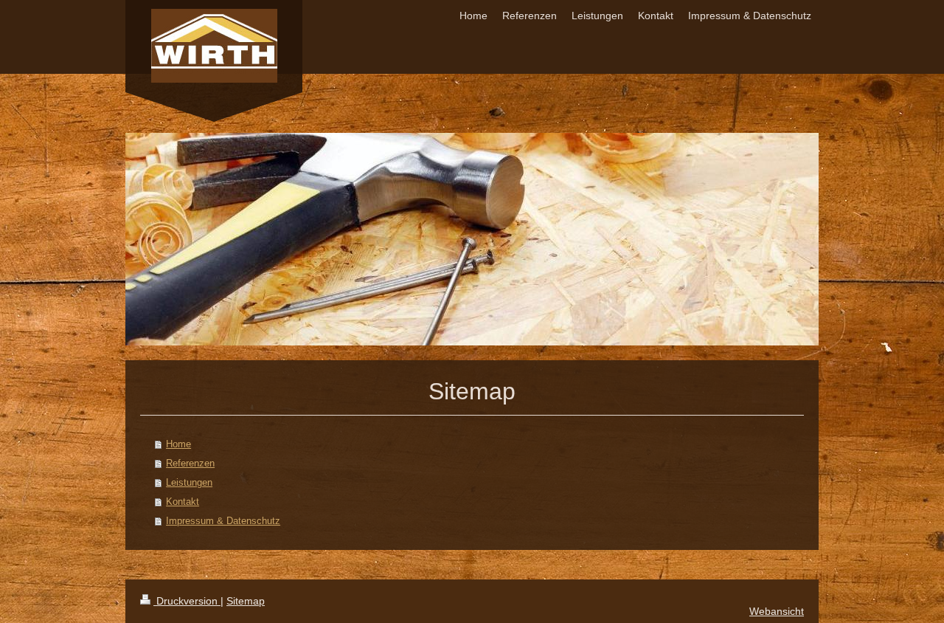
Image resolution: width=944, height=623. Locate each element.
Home (178, 444)
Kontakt (182, 501)
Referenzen (190, 463)
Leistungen (189, 482)
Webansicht (776, 611)
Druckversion (187, 601)
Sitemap (245, 601)
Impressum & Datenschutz (223, 520)
